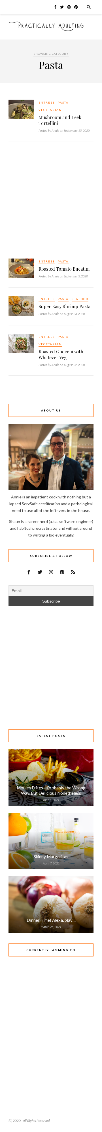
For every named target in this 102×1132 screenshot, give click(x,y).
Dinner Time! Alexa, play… (51, 920)
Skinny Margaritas (51, 856)
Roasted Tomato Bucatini (64, 269)
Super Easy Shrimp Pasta (64, 306)
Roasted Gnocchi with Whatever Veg (61, 354)
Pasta (63, 102)
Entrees (47, 102)
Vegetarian (50, 109)
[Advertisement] (51, 200)
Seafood (80, 299)
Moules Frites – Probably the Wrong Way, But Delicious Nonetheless (51, 790)
